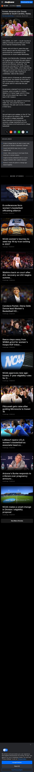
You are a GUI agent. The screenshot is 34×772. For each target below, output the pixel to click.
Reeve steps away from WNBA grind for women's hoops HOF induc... (15, 342)
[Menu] (2, 2)
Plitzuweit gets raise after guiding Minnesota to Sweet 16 (16, 409)
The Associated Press (8, 16)
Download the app (26, 2)
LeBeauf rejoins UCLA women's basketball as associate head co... (14, 442)
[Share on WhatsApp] (19, 132)
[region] (17, 757)
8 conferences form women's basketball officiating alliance (13, 208)
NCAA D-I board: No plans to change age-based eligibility (15, 163)
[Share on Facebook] (15, 132)
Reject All (17, 766)
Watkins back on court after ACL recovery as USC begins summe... (17, 275)
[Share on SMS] (27, 132)
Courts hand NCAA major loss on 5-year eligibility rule (14, 149)
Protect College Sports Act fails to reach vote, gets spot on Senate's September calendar (16, 144)
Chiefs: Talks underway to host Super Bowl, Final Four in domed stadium (15, 154)
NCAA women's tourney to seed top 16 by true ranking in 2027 (16, 241)
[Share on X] (7, 132)
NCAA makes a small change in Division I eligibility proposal (17, 509)
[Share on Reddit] (11, 132)
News (18, 5)
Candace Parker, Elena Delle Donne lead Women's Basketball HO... (17, 308)
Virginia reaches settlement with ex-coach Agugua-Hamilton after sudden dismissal (15, 159)
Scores (13, 5)
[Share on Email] (23, 132)
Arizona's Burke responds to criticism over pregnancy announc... (17, 476)
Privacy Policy (22, 759)
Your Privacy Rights (17, 770)
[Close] (30, 744)
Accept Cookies (17, 762)
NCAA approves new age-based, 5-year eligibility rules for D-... (17, 375)
